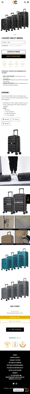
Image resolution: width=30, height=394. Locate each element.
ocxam (10, 388)
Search (15, 355)
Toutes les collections (15, 370)
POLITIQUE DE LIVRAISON (15, 362)
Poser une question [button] (15, 321)
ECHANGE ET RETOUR (15, 360)
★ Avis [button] (28, 199)
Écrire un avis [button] (15, 317)
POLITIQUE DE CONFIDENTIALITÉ (15, 368)
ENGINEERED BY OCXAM (19, 388)
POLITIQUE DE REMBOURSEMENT (15, 365)
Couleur (5, 42)
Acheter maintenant (13, 56)
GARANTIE (14, 373)
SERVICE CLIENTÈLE (15, 357)
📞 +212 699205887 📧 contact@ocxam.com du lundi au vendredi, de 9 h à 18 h (15, 377)
